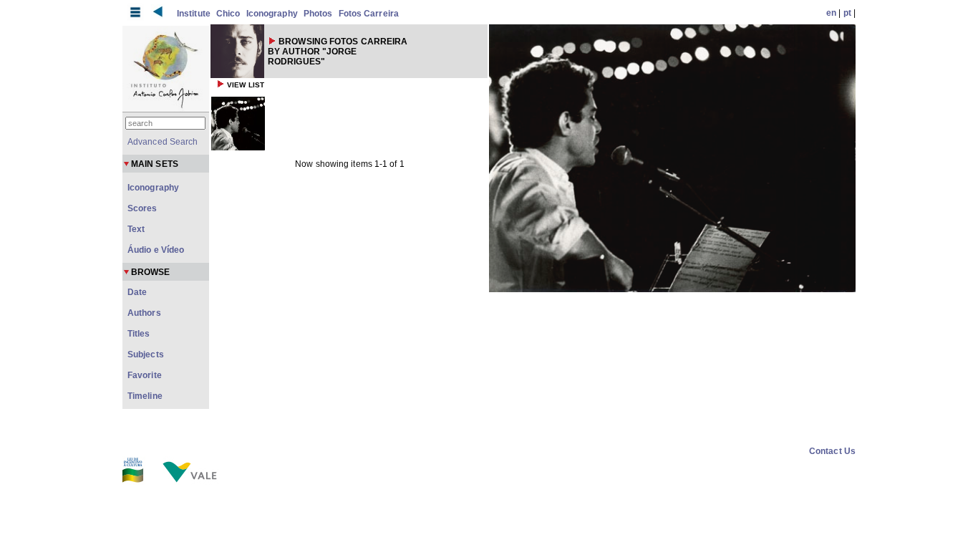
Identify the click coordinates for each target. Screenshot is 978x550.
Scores (142, 208)
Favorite (144, 375)
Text (136, 229)
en (831, 13)
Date (137, 292)
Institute (193, 14)
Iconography (272, 14)
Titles (138, 334)
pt (847, 13)
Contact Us (832, 451)
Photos (318, 14)
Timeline (145, 396)
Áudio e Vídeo (155, 250)
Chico (228, 14)
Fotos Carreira (369, 14)
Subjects (145, 354)
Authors (144, 313)
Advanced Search (162, 142)
